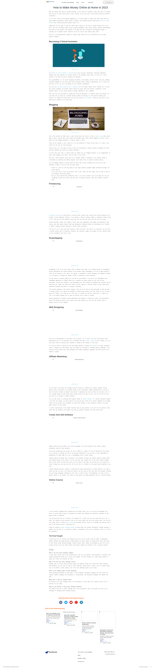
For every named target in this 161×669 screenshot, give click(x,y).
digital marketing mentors (67, 527)
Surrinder (51, 621)
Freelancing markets (54, 215)
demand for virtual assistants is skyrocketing (63, 73)
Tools (82, 2)
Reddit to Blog (82, 658)
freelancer (95, 345)
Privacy (150, 666)
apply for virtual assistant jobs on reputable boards (67, 86)
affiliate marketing (87, 399)
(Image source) (74, 69)
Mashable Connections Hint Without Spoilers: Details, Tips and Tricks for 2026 (106, 632)
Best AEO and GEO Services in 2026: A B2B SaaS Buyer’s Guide (71, 616)
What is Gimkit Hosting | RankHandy (89, 623)
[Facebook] (60, 602)
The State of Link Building (68, 2)
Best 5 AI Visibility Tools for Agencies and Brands (53, 614)
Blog (78, 2)
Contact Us (90, 2)
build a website (91, 340)
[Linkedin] (81, 602)
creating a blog (98, 136)
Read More (48, 620)
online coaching (69, 522)
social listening (87, 97)
